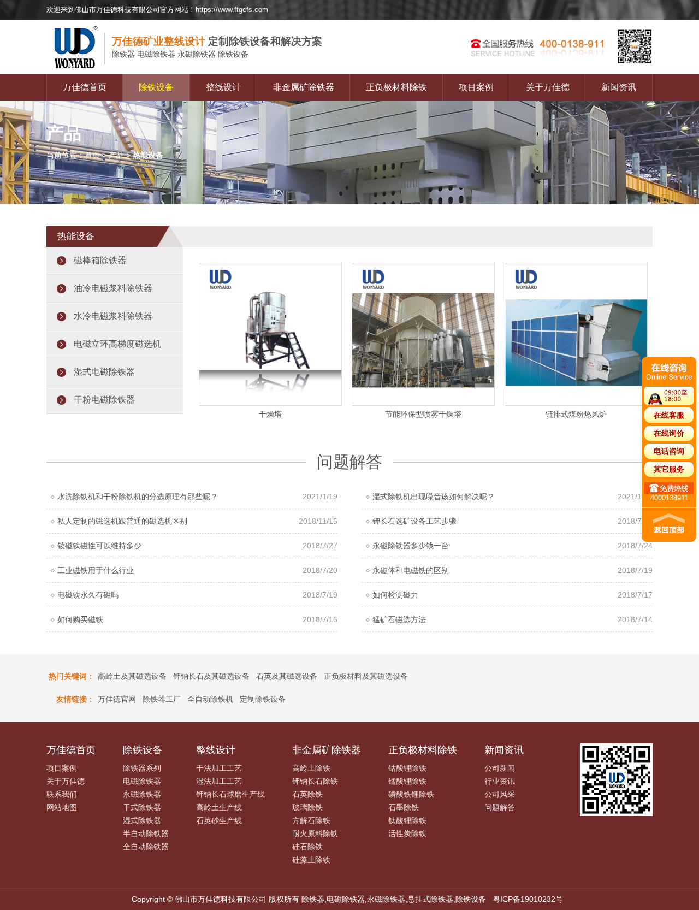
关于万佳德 (548, 87)
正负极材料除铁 (396, 87)
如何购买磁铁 (80, 619)
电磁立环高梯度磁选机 (117, 343)
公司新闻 (499, 768)
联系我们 (61, 794)
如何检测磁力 (395, 594)
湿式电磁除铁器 (104, 371)
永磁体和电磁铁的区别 (410, 570)
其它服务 (669, 469)
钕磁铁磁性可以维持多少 (99, 545)
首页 (92, 155)
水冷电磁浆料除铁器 (113, 316)
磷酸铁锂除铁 (411, 794)
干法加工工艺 (219, 768)
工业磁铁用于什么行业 (95, 570)
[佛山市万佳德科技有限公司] (79, 71)
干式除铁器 (142, 807)
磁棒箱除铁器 (100, 260)
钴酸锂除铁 (407, 768)
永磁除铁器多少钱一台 (410, 545)
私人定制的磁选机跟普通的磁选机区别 (122, 521)
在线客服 (669, 415)
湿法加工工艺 (219, 781)
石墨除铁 (403, 807)
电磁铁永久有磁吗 (88, 594)
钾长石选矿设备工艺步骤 (414, 521)
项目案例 (476, 87)
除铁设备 (156, 87)
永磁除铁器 (142, 794)
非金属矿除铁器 (303, 87)
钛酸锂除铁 (407, 820)
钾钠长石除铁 (315, 781)
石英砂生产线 (219, 820)
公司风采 (499, 794)
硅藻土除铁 (311, 859)
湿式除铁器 (142, 820)
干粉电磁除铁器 (104, 399)
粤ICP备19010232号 (528, 899)
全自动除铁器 (146, 846)
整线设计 (223, 87)
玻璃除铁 (307, 807)
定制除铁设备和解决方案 (217, 41)
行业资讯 (499, 781)
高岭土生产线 (219, 807)
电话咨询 (669, 451)
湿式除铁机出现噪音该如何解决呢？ (433, 496)
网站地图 (61, 807)
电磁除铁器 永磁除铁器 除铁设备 (180, 54)
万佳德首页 (84, 87)
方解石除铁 (311, 820)
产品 (116, 155)
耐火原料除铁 (315, 833)
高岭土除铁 (311, 768)
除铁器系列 (142, 768)
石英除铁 (307, 794)
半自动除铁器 (146, 833)
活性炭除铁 (407, 833)
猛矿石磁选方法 (399, 619)
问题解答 (499, 807)
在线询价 (669, 433)
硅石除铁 (307, 846)
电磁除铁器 (142, 781)
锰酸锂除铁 (407, 781)
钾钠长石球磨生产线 (230, 794)
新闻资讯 (618, 87)
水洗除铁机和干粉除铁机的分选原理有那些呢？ (137, 496)
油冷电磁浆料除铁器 (113, 288)
